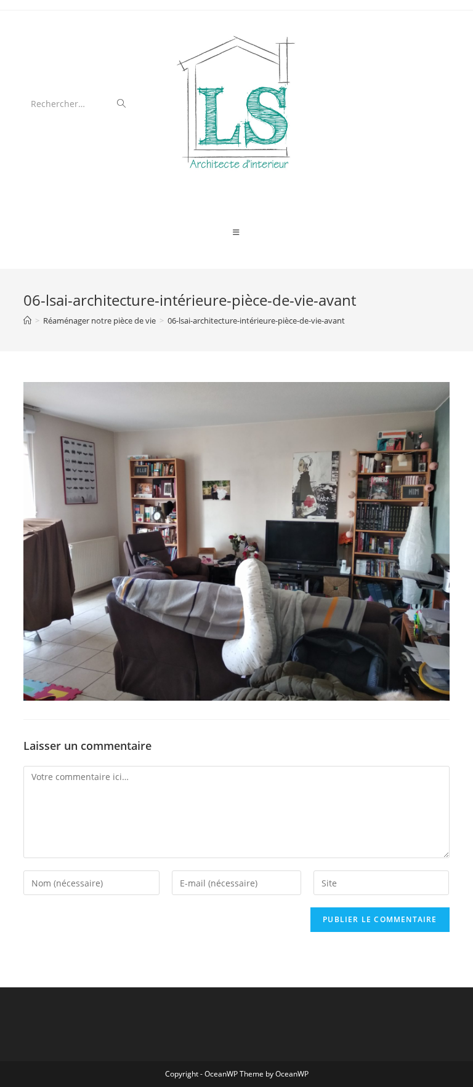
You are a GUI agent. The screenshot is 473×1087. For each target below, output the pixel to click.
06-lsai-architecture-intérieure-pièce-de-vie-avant (256, 320)
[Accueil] (27, 320)
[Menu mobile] (236, 233)
